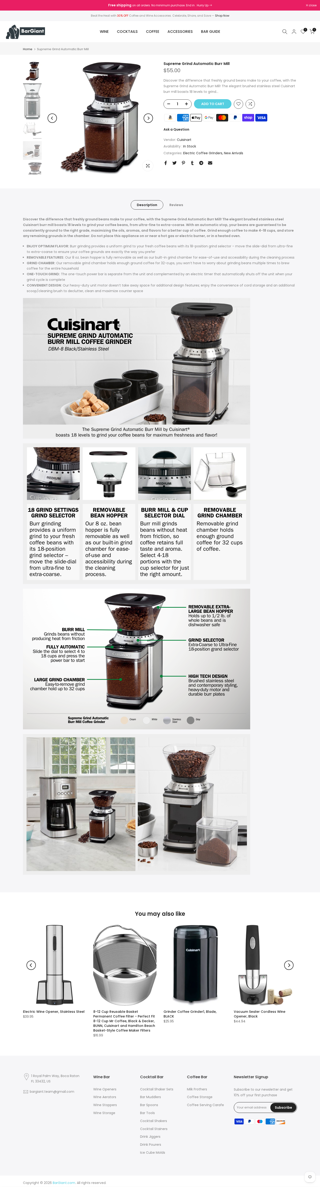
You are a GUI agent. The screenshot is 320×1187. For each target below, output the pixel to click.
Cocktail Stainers (153, 1129)
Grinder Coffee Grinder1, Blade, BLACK (190, 1014)
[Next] (148, 118)
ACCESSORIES (180, 31)
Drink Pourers (150, 1144)
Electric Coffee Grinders (202, 153)
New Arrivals (233, 153)
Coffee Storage (199, 1097)
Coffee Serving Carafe (205, 1105)
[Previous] (52, 118)
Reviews (176, 205)
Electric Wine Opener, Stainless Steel (54, 1011)
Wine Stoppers (105, 1105)
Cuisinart (184, 139)
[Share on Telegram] (201, 163)
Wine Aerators (104, 1097)
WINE (104, 31)
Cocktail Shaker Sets (156, 1089)
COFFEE (152, 31)
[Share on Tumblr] (192, 163)
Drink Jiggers (150, 1136)
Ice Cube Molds (152, 1152)
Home (27, 49)
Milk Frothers (197, 1089)
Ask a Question (176, 129)
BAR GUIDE (210, 31)
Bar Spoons (149, 1105)
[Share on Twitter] (174, 163)
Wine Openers (104, 1089)
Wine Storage (104, 1113)
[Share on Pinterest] (183, 163)
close (10, 5)
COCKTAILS (127, 31)
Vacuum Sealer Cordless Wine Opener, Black (259, 1014)
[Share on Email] (210, 163)
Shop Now (222, 16)
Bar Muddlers (150, 1097)
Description (147, 205)
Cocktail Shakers (153, 1121)
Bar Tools (147, 1113)
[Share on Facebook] (166, 163)
